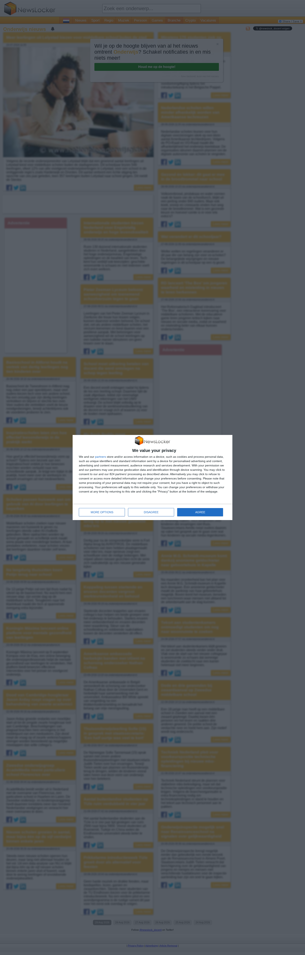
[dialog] (152, 477)
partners (100, 456)
